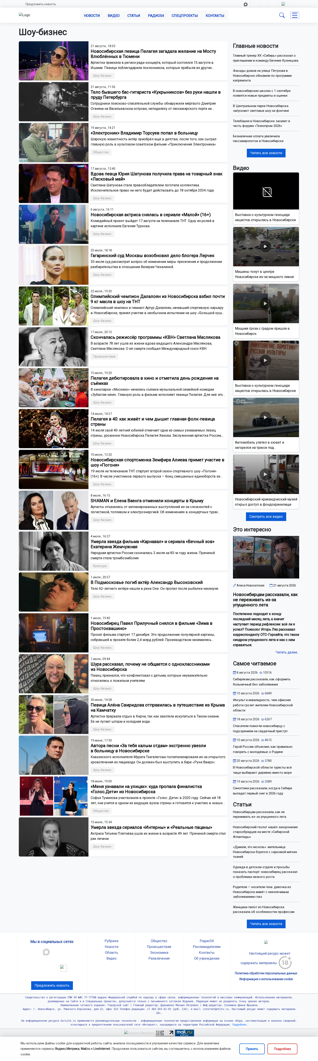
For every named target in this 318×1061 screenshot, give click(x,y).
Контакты (215, 16)
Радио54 (156, 16)
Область (111, 953)
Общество (159, 941)
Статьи (133, 16)
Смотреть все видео (266, 517)
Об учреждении (206, 958)
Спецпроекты (185, 16)
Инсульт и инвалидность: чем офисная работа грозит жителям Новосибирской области (263, 705)
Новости (92, 16)
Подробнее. (239, 1024)
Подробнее (282, 1049)
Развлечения (159, 958)
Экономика (159, 953)
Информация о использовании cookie (266, 979)
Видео (114, 16)
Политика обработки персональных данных (266, 973)
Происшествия (159, 947)
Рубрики (111, 941)
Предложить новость (41, 4)
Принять (252, 1049)
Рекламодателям (206, 947)
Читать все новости (266, 153)
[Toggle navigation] (294, 15)
